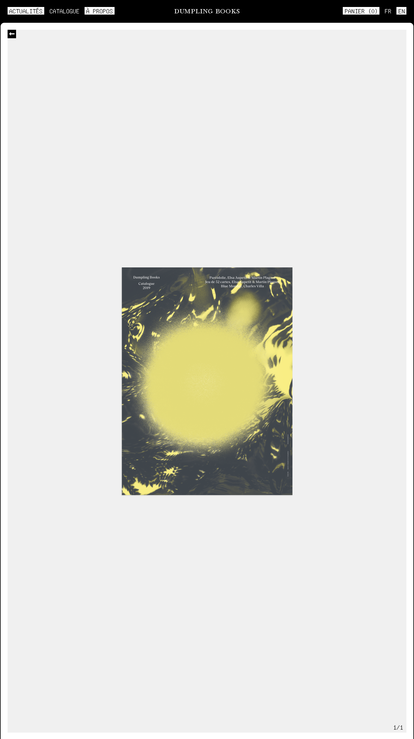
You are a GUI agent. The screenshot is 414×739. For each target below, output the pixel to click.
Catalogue (64, 10)
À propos (99, 10)
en (401, 10)
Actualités (25, 10)
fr (388, 10)
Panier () (361, 10)
